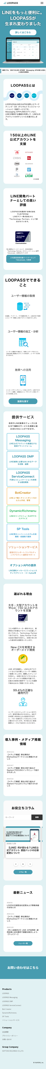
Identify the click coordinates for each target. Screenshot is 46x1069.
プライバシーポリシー (10, 1036)
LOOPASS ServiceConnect (11, 1005)
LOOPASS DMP (7, 1001)
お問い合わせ (7, 1039)
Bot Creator (6, 1009)
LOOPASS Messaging (10, 997)
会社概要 (5, 1032)
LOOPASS (5, 993)
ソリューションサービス (10, 1020)
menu (42, 3)
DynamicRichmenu (9, 1013)
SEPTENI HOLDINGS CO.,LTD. (13, 1051)
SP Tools (5, 1016)
